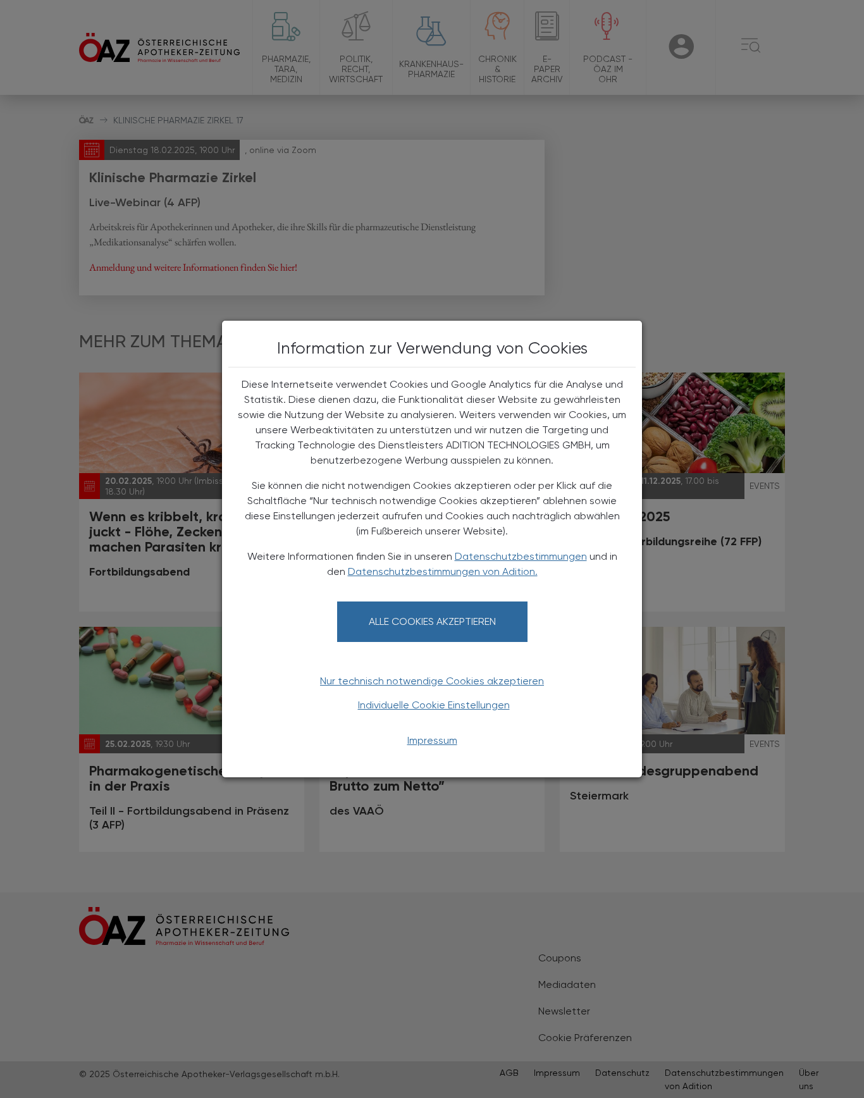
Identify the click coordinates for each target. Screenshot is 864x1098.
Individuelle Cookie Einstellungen (434, 705)
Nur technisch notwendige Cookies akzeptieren (432, 681)
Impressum (432, 740)
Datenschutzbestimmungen (521, 556)
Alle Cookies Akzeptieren (432, 621)
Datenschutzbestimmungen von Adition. (443, 571)
